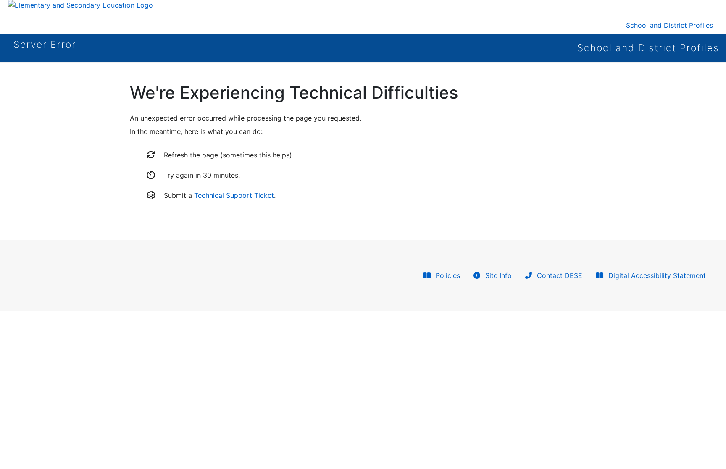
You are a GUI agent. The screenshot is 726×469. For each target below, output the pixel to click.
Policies (447, 275)
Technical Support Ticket (234, 195)
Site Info (497, 275)
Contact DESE (558, 275)
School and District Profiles (669, 25)
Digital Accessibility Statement (656, 275)
